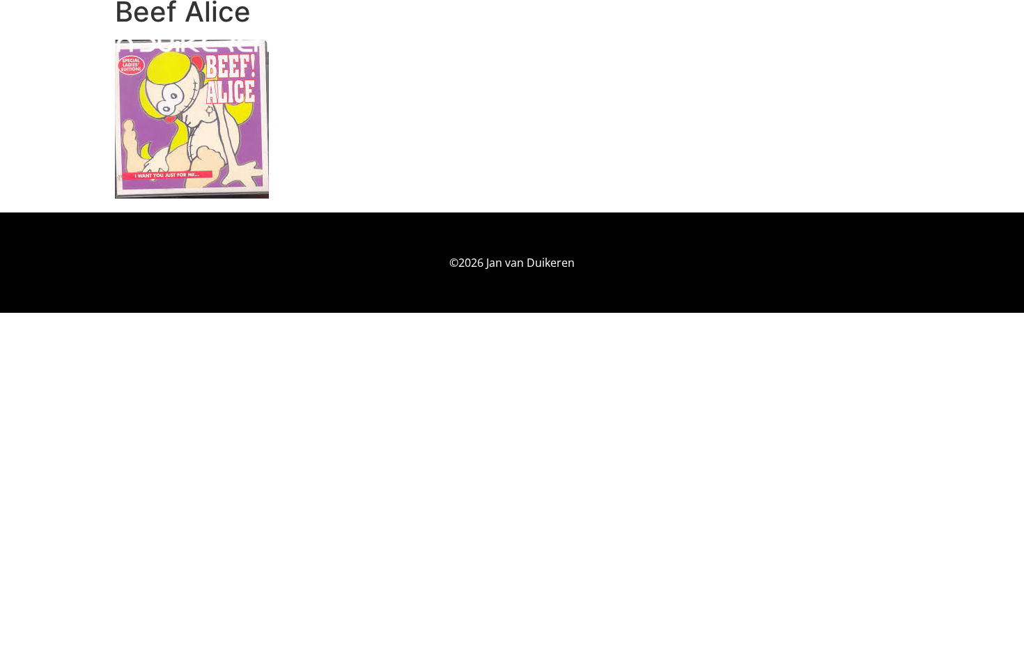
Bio (733, 44)
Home (689, 44)
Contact (944, 44)
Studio (782, 44)
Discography (861, 44)
